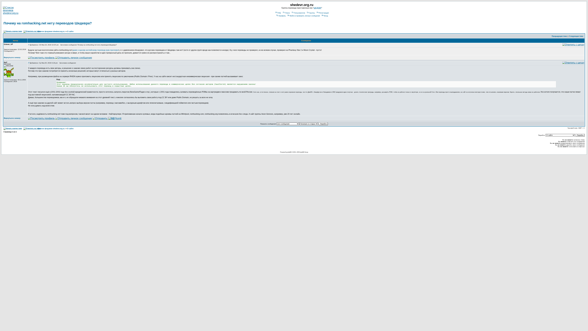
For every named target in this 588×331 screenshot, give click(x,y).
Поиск (287, 13)
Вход (326, 16)
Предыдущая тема (559, 36)
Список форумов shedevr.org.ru (51, 31)
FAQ (279, 13)
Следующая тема (576, 36)
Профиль (282, 16)
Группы (312, 13)
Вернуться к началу (12, 57)
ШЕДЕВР (317, 8)
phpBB (289, 152)
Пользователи (299, 13)
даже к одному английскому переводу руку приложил (96, 50)
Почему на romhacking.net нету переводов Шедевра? (48, 23)
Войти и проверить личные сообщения (305, 16)
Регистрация (324, 13)
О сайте (70, 31)
